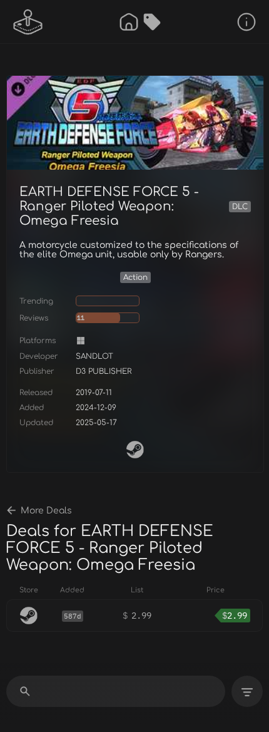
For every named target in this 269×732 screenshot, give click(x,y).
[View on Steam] (135, 450)
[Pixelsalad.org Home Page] (28, 22)
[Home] (129, 22)
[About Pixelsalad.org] (246, 22)
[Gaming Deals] (152, 22)
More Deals (46, 510)
